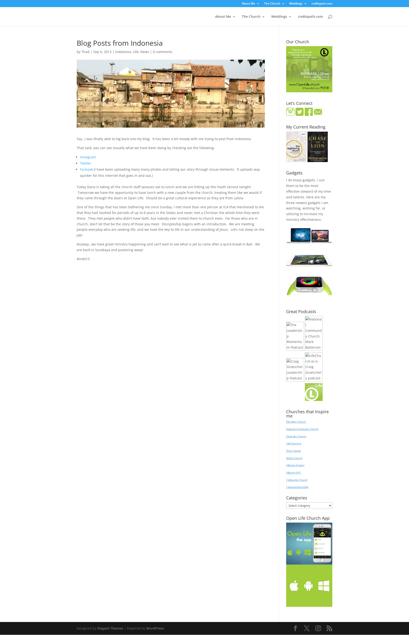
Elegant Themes (110, 628)
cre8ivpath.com (321, 3)
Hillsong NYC (293, 472)
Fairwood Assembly (297, 487)
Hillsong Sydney (295, 465)
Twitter (85, 163)
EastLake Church (296, 436)
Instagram (88, 157)
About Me (248, 3)
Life (135, 51)
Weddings (295, 3)
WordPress (155, 628)
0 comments (162, 51)
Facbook (86, 169)
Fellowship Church (296, 480)
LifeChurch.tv (294, 443)
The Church (272, 3)
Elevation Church (296, 421)
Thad (85, 51)
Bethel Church (294, 458)
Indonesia (123, 51)
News (144, 51)
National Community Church (302, 429)
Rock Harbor (293, 450)
